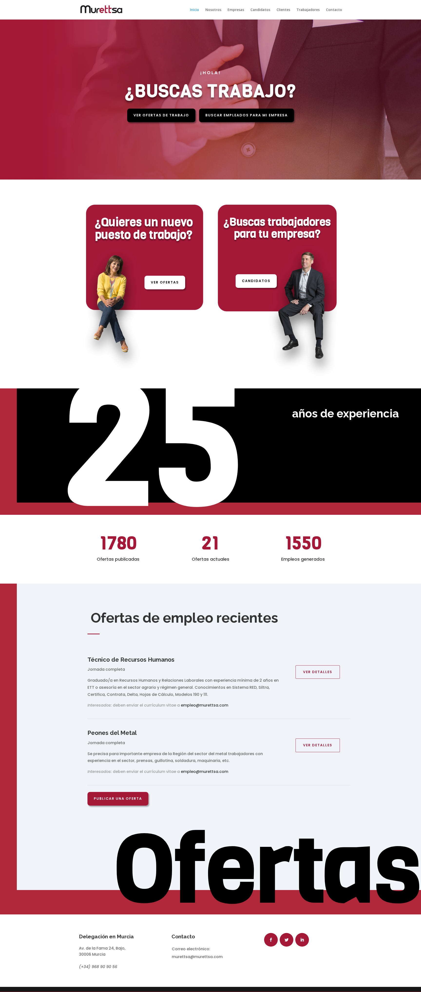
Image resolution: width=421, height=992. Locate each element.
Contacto (334, 10)
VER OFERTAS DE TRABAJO (161, 115)
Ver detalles (317, 671)
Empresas (236, 10)
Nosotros (213, 10)
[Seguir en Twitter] (286, 940)
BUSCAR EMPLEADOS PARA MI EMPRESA (246, 115)
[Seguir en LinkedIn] (302, 940)
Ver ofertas (165, 282)
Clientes (283, 10)
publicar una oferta (118, 798)
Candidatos (260, 10)
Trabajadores (308, 10)
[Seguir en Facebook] (271, 940)
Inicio (194, 10)
